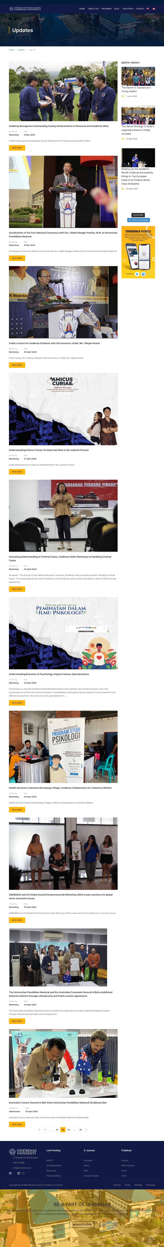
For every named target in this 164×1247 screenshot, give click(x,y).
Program (105, 9)
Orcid (123, 1170)
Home (82, 9)
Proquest (88, 1160)
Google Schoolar (91, 1176)
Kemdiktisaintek (54, 1165)
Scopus (124, 1160)
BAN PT (50, 1160)
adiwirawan (14, 1111)
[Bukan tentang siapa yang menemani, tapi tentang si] (125, 203)
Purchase (150, 1185)
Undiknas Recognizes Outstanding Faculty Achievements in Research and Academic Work (59, 126)
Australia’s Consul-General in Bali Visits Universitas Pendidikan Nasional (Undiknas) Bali (57, 1102)
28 (80, 1129)
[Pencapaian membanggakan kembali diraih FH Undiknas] (134, 209)
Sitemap (138, 1185)
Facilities (127, 9)
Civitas (139, 9)
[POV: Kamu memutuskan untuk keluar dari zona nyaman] (142, 198)
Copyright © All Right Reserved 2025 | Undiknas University (36, 1185)
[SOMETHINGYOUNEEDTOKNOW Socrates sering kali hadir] (134, 203)
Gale (86, 1170)
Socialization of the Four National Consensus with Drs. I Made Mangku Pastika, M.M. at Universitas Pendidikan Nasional (63, 234)
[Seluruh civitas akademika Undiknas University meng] (125, 209)
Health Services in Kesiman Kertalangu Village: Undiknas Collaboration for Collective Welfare (60, 788)
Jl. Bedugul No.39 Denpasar (25, 1157)
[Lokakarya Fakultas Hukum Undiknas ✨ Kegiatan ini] (142, 203)
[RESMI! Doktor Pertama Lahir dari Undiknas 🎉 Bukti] (134, 198)
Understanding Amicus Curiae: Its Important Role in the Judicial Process (49, 450)
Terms (128, 1185)
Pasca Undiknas (54, 1176)
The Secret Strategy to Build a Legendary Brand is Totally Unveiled (137, 130)
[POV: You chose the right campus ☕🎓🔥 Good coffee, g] (151, 203)
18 (57, 1129)
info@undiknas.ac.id (22, 1168)
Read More (18, 147)
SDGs (116, 9)
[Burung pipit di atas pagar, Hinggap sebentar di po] (151, 209)
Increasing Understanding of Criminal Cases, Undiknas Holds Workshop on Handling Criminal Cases (60, 558)
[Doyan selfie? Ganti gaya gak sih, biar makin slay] (151, 198)
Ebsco (86, 1165)
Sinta (123, 1176)
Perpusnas (51, 1170)
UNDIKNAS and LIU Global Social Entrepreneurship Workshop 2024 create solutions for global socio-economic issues (61, 896)
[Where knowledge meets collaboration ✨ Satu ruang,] (125, 198)
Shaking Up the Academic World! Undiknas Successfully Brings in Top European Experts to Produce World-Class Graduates (137, 176)
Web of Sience (128, 1165)
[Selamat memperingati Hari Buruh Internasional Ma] (142, 209)
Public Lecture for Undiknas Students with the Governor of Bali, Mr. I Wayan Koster (54, 343)
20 (69, 1129)
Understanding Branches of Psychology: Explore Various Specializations (49, 674)
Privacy (117, 1185)
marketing (14, 135)
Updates (21, 50)
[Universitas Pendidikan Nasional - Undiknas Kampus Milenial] (25, 9)
